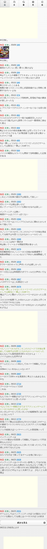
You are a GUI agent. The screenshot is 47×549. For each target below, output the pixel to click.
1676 (19, 249)
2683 (19, 361)
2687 (19, 374)
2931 (19, 511)
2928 (19, 460)
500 (18, 151)
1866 (19, 269)
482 (18, 115)
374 (18, 95)
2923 (19, 434)
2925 (19, 452)
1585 (19, 229)
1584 (19, 219)
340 (18, 83)
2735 (19, 394)
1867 (19, 279)
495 (18, 141)
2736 (19, 404)
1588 (19, 239)
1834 (19, 262)
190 (18, 65)
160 (18, 45)
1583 (19, 202)
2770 (19, 419)
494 (18, 128)
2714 (19, 384)
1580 (19, 194)
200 (18, 73)
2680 (19, 346)
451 (18, 105)
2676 (19, 287)
